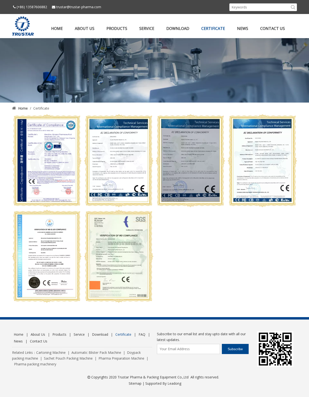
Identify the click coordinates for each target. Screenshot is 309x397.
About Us (38, 334)
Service (79, 334)
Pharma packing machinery (35, 364)
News (18, 341)
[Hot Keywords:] (293, 7)
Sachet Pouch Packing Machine (68, 358)
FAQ (142, 334)
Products (59, 334)
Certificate (123, 334)
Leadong (174, 383)
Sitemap (135, 383)
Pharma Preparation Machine (121, 358)
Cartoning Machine (51, 352)
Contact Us (38, 341)
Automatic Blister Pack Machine (96, 352)
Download (100, 334)
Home (18, 334)
